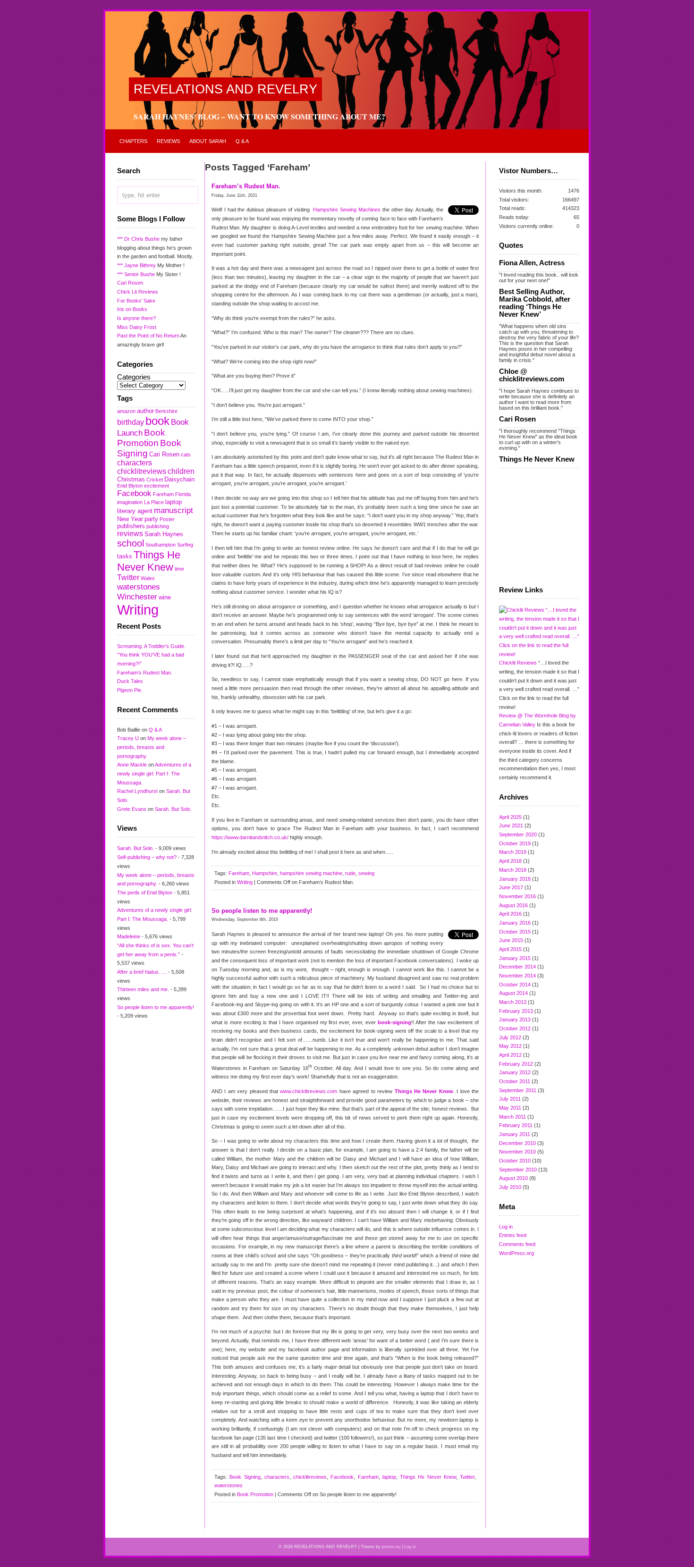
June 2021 (511, 825)
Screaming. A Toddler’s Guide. (151, 646)
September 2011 (517, 1090)
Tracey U (128, 738)
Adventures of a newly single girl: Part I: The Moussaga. (154, 773)
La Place (154, 502)
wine (165, 597)
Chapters (133, 141)
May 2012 (510, 1046)
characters (134, 463)
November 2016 (517, 896)
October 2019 (515, 843)
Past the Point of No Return (148, 335)
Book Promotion (141, 438)
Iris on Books (132, 309)
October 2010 (515, 1160)
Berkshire (166, 411)
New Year (130, 518)
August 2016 (513, 905)
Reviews (168, 141)
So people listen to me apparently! (155, 1007)
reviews (130, 534)
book (157, 420)
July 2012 (510, 1037)
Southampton (160, 545)
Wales (148, 578)
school (130, 543)
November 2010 (517, 1151)
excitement (156, 486)
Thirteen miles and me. (143, 989)
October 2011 (514, 1081)
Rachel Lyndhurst (137, 791)
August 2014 (513, 993)
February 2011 (516, 1125)
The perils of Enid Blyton (144, 892)
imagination (130, 502)
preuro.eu (391, 1546)
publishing (157, 526)
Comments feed (517, 1244)
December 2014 (517, 966)
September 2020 (518, 834)
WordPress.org (516, 1253)
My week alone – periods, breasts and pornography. (151, 746)
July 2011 (510, 1099)
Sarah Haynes (163, 534)
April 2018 (510, 861)
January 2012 (515, 1072)
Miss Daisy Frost (136, 327)
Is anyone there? (136, 318)
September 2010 (518, 1169)
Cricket (154, 479)
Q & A (242, 141)
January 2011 (514, 1134)
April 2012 (510, 1055)
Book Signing (244, 1477)
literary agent (134, 510)
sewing (366, 873)
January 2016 (515, 923)
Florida (183, 494)
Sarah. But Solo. (173, 809)
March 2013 (512, 1002)
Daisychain (179, 479)
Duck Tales (130, 681)
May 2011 (510, 1108)
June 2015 (511, 940)
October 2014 (515, 984)
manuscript (173, 510)
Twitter (128, 577)
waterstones (138, 586)
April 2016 (510, 914)
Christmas (131, 479)
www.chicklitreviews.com (308, 1091)
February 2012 (516, 1064)
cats (186, 454)
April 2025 (510, 817)
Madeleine (128, 936)
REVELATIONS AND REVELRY (225, 89)
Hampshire (264, 873)
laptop (173, 501)
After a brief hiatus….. (142, 972)
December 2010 (517, 1143)
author (145, 410)
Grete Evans (131, 809)
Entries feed (512, 1235)
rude (350, 873)
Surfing (185, 545)
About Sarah (207, 141)
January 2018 (515, 879)
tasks (124, 556)
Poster (167, 519)
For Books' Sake (136, 300)
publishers (131, 526)
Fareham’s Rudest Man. (144, 672)
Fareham (163, 494)
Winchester (137, 596)
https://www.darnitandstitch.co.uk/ (251, 837)
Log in (506, 1227)
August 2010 (513, 1178)
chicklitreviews (141, 471)
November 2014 (517, 975)
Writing (138, 609)
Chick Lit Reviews (137, 292)
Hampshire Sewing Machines (347, 209)
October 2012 (515, 1028)
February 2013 (516, 1011)
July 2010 (510, 1187)
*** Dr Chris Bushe (138, 239)
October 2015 (515, 932)
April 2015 (510, 949)
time (179, 569)
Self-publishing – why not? (147, 857)
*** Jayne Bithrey (136, 265)
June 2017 (511, 887)
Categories (134, 377)
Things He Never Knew (148, 561)
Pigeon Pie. (130, 690)
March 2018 (512, 870)
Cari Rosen (130, 283)
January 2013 (515, 1019)
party (151, 518)
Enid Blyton (130, 486)
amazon (126, 411)
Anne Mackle (132, 764)
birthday (130, 422)
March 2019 (512, 852)
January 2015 (515, 958)
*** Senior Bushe (136, 274)
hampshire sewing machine (311, 873)
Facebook (134, 493)
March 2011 (512, 1117)
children (181, 471)
